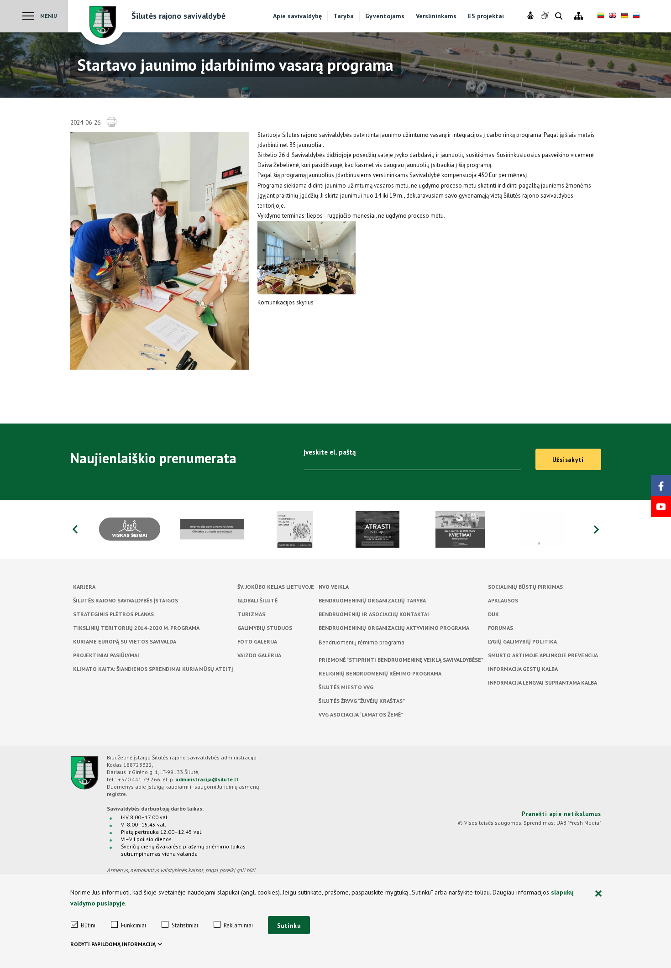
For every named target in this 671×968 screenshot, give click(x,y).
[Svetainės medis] (578, 16)
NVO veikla (334, 586)
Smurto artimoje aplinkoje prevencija (543, 655)
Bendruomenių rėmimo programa (361, 642)
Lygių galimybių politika (522, 641)
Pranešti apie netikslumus (561, 814)
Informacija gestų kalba (523, 668)
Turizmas (251, 614)
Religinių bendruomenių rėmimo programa (380, 673)
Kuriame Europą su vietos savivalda (124, 641)
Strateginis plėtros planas (113, 614)
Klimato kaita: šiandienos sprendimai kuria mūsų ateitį (153, 668)
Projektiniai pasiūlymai (106, 655)
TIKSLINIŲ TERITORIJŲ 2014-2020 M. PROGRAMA (136, 627)
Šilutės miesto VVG (346, 687)
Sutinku (289, 926)
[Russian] (636, 16)
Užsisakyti (568, 460)
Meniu (48, 15)
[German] (624, 16)
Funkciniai (133, 925)
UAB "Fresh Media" (578, 822)
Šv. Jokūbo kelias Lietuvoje (275, 586)
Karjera (84, 586)
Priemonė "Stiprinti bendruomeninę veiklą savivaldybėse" (401, 659)
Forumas (500, 627)
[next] (596, 529)
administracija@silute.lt (207, 779)
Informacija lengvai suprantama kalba (542, 682)
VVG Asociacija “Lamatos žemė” (361, 714)
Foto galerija (257, 641)
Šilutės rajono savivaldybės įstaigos (125, 600)
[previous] (74, 529)
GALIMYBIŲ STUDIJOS (264, 627)
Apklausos (503, 600)
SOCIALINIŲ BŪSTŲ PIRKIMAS (525, 586)
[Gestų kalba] (545, 16)
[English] (612, 16)
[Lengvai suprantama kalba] (531, 16)
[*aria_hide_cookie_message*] (599, 894)
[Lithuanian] (600, 16)
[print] (111, 122)
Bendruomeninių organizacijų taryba (372, 600)
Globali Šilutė (257, 600)
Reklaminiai (238, 925)
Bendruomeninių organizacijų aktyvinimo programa (394, 627)
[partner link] (130, 529)
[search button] (558, 16)
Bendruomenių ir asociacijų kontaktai (374, 614)
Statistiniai (185, 925)
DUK (493, 614)
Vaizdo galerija (259, 655)
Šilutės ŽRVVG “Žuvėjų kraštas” (362, 700)
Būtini (88, 925)
